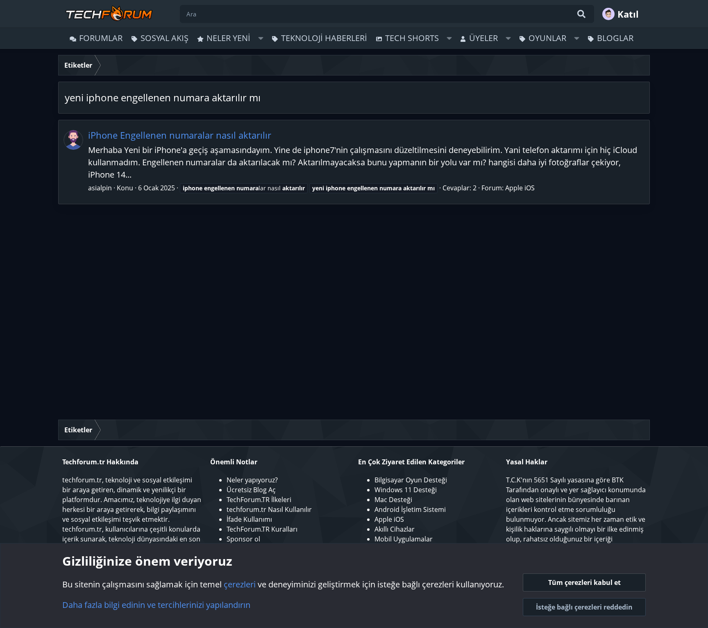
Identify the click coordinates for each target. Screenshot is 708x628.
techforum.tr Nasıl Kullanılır (269, 509)
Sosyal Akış (164, 37)
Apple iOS (520, 187)
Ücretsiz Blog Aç (251, 489)
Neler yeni (228, 37)
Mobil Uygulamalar (403, 539)
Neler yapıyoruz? (252, 479)
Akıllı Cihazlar (394, 529)
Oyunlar (547, 37)
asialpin (100, 187)
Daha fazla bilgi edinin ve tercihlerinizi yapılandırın (156, 604)
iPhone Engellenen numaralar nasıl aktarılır (179, 135)
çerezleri (240, 584)
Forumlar (101, 37)
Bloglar (615, 37)
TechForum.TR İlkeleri (259, 499)
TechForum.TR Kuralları (262, 529)
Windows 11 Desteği (405, 489)
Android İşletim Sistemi (410, 509)
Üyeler (483, 37)
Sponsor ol (243, 539)
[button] (260, 38)
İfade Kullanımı (249, 519)
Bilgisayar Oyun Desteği (410, 479)
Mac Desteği (393, 499)
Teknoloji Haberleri (324, 37)
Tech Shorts (412, 37)
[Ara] (581, 14)
